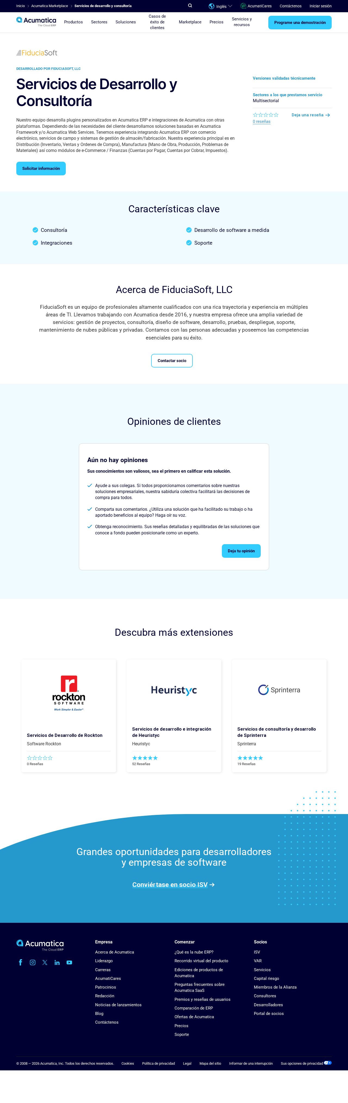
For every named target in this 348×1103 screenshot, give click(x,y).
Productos (73, 22)
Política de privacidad (158, 1063)
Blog (99, 1013)
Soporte (182, 1034)
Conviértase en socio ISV (170, 884)
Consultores (265, 995)
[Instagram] (33, 962)
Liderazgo (104, 960)
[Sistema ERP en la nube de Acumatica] (40, 949)
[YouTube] (69, 962)
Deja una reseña (308, 115)
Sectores (99, 22)
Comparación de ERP (194, 1008)
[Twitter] (45, 962)
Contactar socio (172, 360)
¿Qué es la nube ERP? (194, 952)
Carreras (103, 969)
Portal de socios (269, 1013)
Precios (216, 22)
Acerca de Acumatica (114, 952)
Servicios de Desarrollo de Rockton (64, 735)
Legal (187, 1063)
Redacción (104, 995)
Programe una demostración (300, 22)
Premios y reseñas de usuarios (203, 999)
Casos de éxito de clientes (157, 22)
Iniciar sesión (321, 6)
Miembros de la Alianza (275, 987)
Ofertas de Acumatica (194, 1016)
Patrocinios (105, 987)
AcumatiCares (260, 6)
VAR (258, 960)
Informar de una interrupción (251, 1063)
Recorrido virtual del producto (201, 960)
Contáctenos (291, 6)
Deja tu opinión (241, 551)
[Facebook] (20, 962)
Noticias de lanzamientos (118, 1004)
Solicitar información (41, 168)
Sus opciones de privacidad (302, 1063)
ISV (257, 952)
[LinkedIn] (57, 962)
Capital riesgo (266, 978)
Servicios (262, 969)
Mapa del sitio (210, 1063)
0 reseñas (262, 121)
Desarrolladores (268, 1004)
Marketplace (190, 22)
